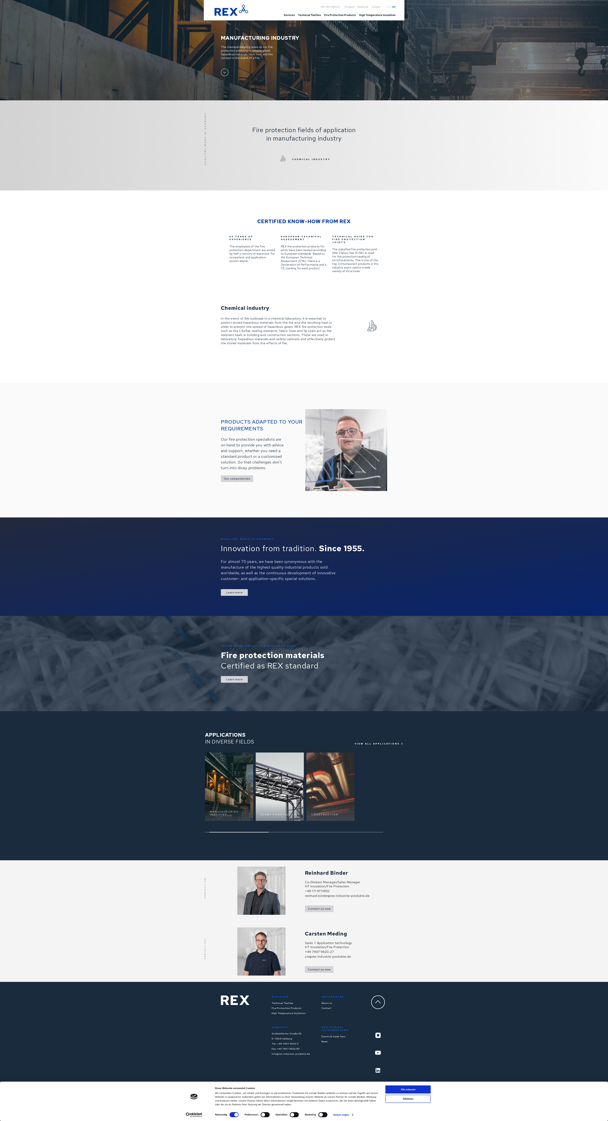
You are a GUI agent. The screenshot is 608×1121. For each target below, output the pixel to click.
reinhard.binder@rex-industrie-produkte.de (337, 896)
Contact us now (319, 908)
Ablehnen (408, 1098)
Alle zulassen (408, 1089)
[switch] (265, 1114)
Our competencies (237, 478)
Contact (326, 1008)
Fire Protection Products (286, 1008)
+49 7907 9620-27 (319, 952)
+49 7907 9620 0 (330, 6)
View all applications (377, 743)
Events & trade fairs (333, 1036)
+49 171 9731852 (317, 891)
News (324, 1041)
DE (388, 6)
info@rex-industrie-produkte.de (291, 1053)
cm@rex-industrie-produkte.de (328, 956)
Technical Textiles (282, 1003)
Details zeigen (341, 1114)
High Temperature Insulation (289, 1013)
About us (326, 1003)
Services (289, 15)
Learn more (234, 592)
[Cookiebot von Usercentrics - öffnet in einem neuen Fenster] (194, 1114)
